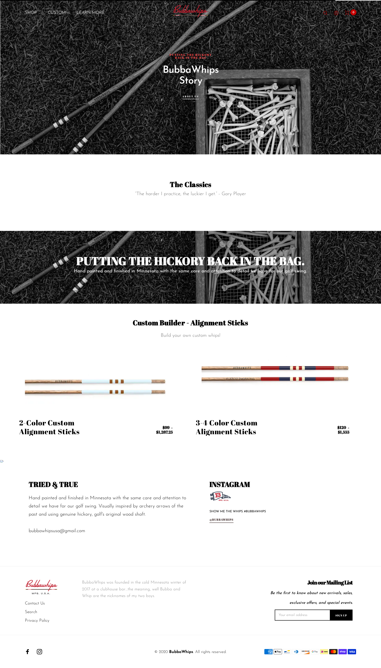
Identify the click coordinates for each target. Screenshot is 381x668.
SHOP (31, 13)
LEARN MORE (91, 13)
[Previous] (16, 77)
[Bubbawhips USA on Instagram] (39, 651)
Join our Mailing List (330, 582)
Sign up (341, 615)
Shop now (61, 101)
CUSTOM (57, 13)
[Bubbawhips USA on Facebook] (27, 651)
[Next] (365, 77)
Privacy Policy (37, 621)
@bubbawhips (221, 520)
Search (31, 612)
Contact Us (35, 603)
